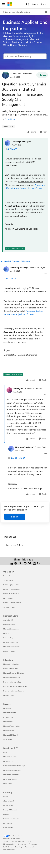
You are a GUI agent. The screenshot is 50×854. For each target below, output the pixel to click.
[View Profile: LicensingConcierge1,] (7, 143)
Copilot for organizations (11, 589)
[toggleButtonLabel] (46, 12)
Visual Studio (7, 784)
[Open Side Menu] (4, 4)
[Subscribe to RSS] (34, 562)
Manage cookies (8, 844)
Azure (5, 752)
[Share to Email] (38, 562)
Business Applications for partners (17, 12)
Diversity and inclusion (11, 819)
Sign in (14, 516)
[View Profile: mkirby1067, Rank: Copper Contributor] (9, 390)
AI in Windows (8, 598)
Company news (8, 805)
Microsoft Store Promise (11, 647)
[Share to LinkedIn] (11, 562)
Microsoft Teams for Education (13, 673)
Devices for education (10, 668)
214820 (13, 73)
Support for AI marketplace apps (14, 766)
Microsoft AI (7, 708)
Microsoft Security (9, 713)
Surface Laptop (8, 580)
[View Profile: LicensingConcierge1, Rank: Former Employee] (6, 269)
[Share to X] (20, 562)
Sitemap (6, 841)
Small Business (8, 739)
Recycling (18, 847)
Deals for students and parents (13, 691)
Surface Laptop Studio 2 (11, 585)
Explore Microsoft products (12, 603)
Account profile (8, 620)
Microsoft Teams (8, 730)
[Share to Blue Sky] (29, 562)
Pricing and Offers (14, 545)
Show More (10, 119)
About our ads (29, 847)
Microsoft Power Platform (11, 726)
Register (35, 4)
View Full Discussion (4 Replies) (17, 261)
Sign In (44, 4)
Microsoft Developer (10, 757)
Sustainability (7, 828)
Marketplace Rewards (10, 779)
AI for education (8, 695)
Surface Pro (7, 576)
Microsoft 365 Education (11, 677)
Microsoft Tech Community (12, 770)
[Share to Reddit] (25, 562)
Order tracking (8, 638)
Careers (6, 796)
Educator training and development (15, 686)
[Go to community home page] (10, 4)
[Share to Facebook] (15, 562)
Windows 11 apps (9, 607)
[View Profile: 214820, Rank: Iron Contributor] (5, 75)
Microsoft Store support (11, 629)
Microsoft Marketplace (11, 775)
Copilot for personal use (11, 594)
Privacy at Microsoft (10, 810)
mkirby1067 (19, 388)
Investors (6, 814)
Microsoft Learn (8, 761)
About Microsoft (8, 801)
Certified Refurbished (10, 642)
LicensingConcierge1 (21, 141)
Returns (6, 633)
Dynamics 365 (8, 717)
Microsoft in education (10, 664)
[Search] (27, 4)
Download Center (9, 624)
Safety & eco (7, 847)
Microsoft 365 (8, 722)
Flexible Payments (9, 651)
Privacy (30, 841)
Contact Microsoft (18, 841)
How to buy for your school (12, 682)
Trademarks (33, 844)
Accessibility (7, 823)
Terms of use (22, 844)
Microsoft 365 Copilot (10, 735)
